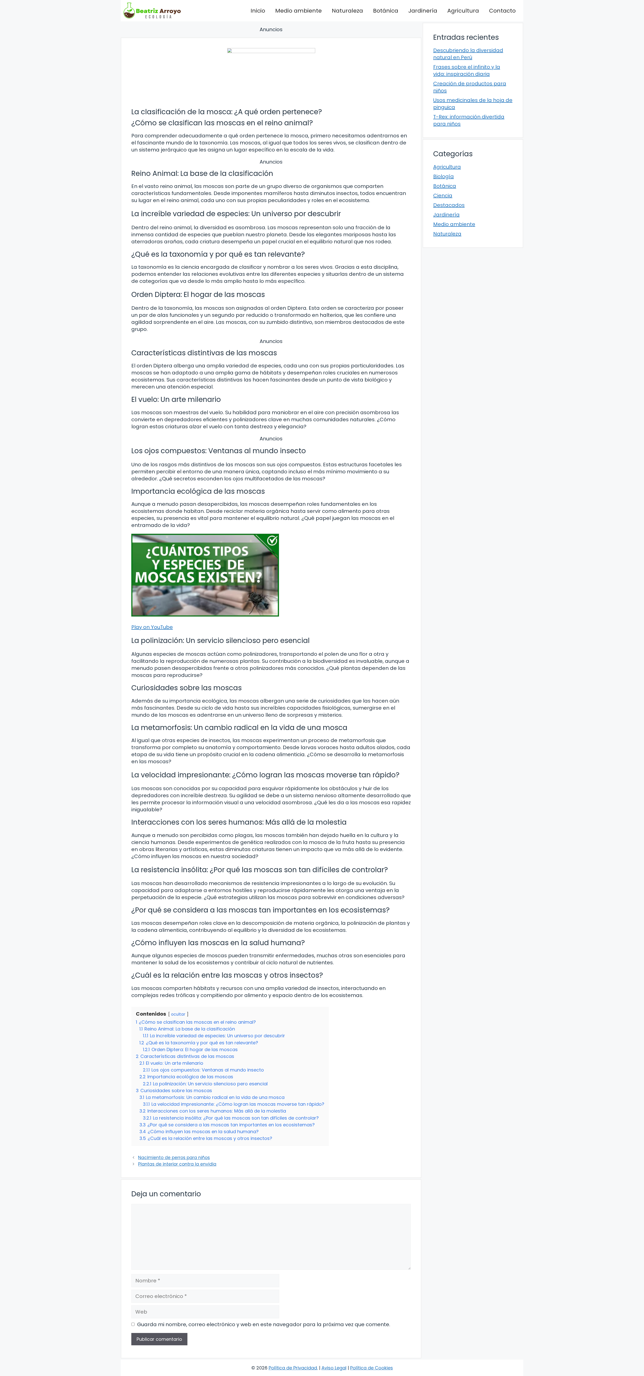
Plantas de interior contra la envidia (177, 1164)
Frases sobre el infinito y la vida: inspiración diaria (466, 70)
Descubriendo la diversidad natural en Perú (468, 54)
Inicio (258, 11)
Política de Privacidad (293, 1368)
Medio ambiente (298, 11)
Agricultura (463, 11)
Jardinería (422, 11)
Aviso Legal (333, 1368)
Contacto (502, 11)
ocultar (178, 1014)
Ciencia (442, 195)
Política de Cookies (371, 1368)
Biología (443, 176)
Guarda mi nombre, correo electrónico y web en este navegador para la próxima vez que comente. (263, 1324)
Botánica (385, 11)
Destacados (449, 205)
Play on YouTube (152, 627)
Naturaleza (347, 11)
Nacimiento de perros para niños (174, 1158)
